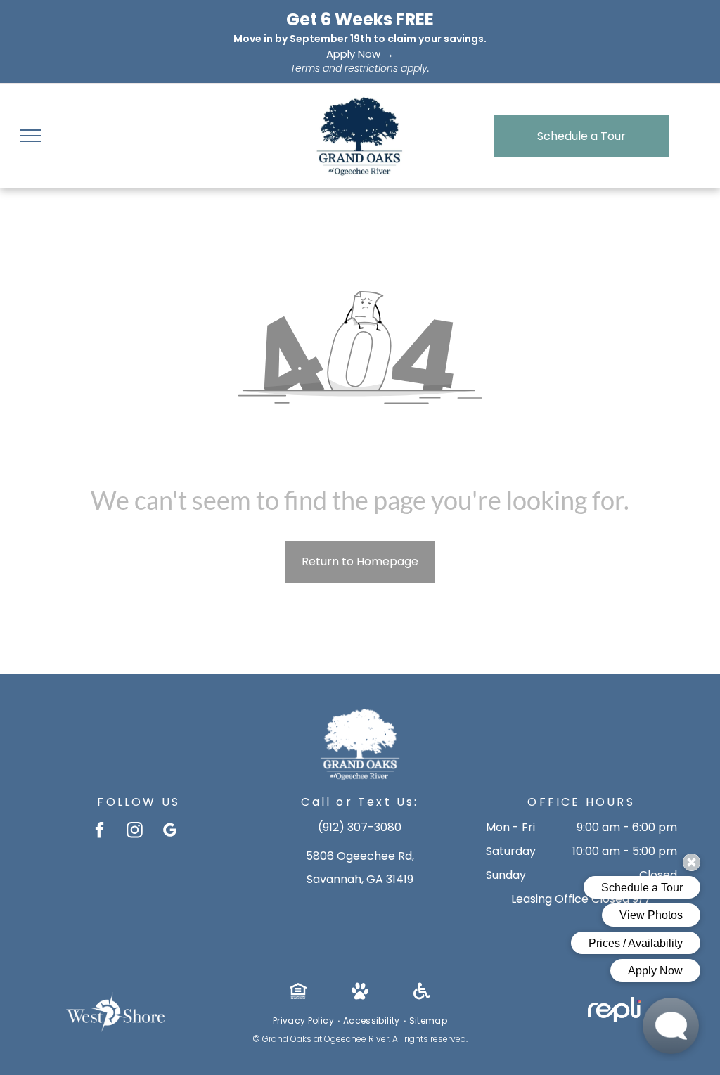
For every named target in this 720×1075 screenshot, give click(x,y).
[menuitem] (304, 1021)
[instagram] (134, 832)
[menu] (31, 135)
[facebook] (99, 832)
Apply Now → (360, 53)
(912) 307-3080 (359, 827)
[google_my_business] (170, 832)
